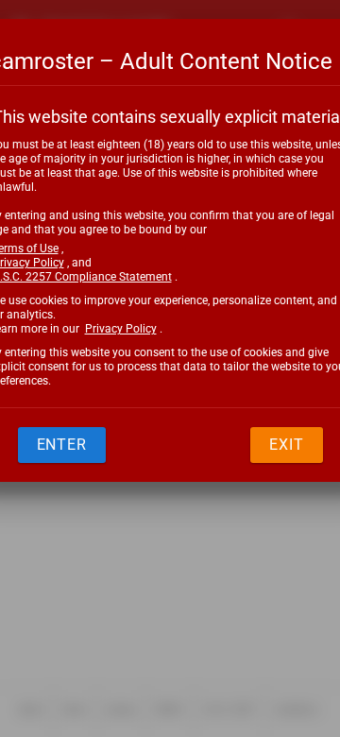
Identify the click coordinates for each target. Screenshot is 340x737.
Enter (62, 445)
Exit (286, 445)
